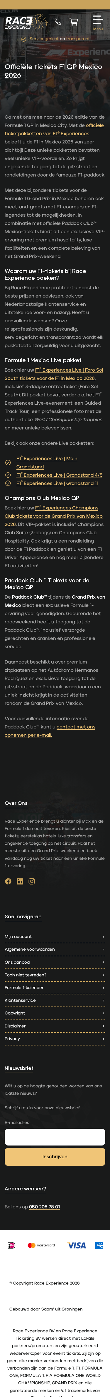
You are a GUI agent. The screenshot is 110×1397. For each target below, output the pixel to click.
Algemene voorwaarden (30, 949)
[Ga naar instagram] (31, 883)
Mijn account (18, 936)
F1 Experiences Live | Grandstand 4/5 (59, 475)
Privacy (12, 1039)
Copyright (15, 1013)
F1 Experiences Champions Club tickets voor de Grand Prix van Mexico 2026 (54, 516)
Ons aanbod (17, 962)
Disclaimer (15, 1026)
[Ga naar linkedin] (19, 883)
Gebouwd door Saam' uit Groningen (45, 1309)
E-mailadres (17, 1122)
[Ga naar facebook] (8, 883)
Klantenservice (20, 1000)
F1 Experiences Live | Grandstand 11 (57, 483)
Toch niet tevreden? (25, 975)
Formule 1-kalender (24, 988)
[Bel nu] (58, 21)
